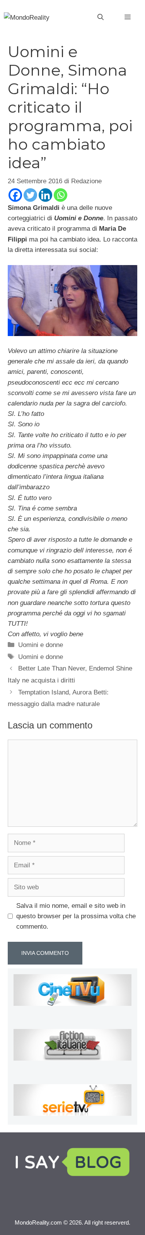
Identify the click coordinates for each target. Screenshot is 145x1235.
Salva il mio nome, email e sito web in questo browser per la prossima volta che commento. (76, 916)
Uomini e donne (40, 645)
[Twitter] (30, 195)
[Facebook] (15, 195)
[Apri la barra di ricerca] (100, 17)
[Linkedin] (45, 195)
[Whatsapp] (60, 195)
